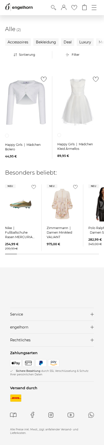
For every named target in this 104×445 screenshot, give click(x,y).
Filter (76, 55)
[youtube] (71, 415)
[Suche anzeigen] (53, 8)
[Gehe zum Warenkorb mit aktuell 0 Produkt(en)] (84, 8)
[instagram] (50, 415)
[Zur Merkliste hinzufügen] (42, 80)
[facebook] (32, 415)
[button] (64, 8)
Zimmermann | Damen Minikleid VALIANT (59, 232)
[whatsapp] (91, 415)
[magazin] (13, 415)
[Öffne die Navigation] (94, 8)
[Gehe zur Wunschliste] (74, 8)
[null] (26, 102)
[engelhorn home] (19, 7)
